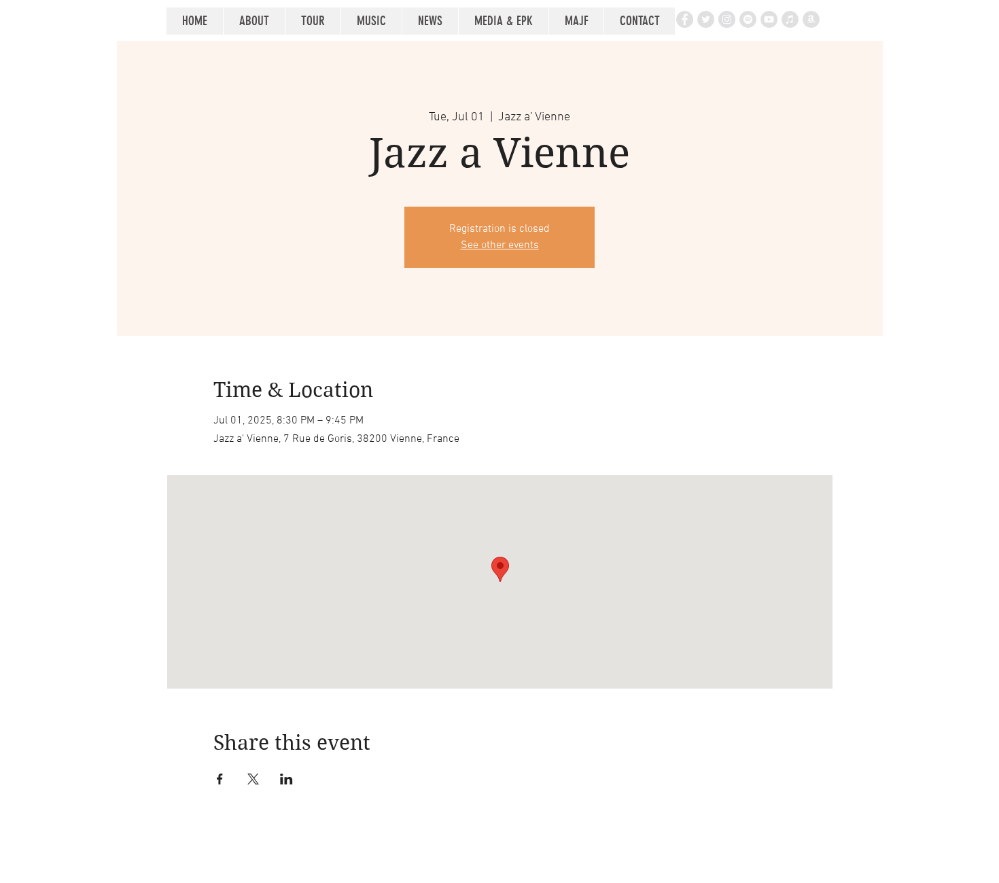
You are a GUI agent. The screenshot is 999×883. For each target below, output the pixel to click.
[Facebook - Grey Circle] (684, 19)
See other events (500, 245)
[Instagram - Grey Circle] (726, 19)
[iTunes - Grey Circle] (790, 19)
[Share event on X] (253, 779)
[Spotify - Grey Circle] (747, 19)
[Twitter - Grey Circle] (705, 19)
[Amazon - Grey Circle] (811, 19)
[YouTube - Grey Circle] (768, 19)
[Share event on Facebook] (219, 779)
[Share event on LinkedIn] (286, 779)
